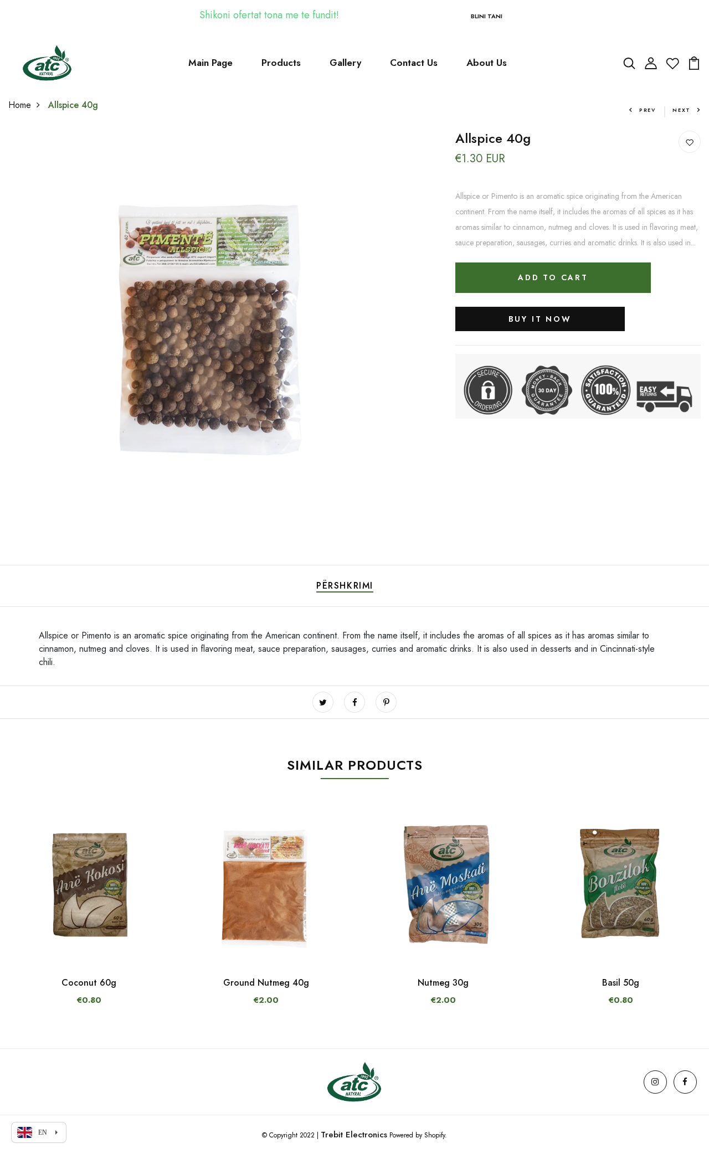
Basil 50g (620, 982)
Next (681, 110)
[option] (88, 916)
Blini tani (486, 16)
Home (19, 105)
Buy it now (540, 318)
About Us (486, 62)
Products (281, 62)
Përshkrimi (344, 585)
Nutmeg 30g (443, 982)
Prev (647, 110)
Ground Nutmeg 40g (266, 982)
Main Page (210, 62)
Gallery (345, 62)
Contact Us (414, 62)
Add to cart (553, 277)
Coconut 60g (88, 982)
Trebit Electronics (354, 1135)
